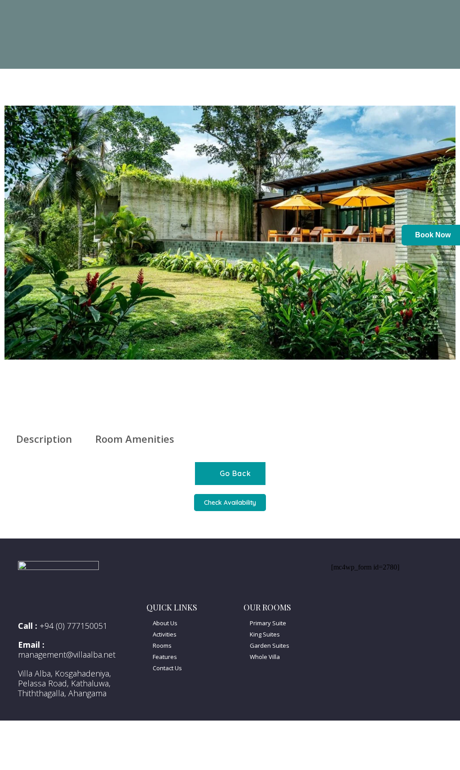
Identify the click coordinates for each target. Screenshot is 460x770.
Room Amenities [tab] (134, 438)
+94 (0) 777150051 (73, 625)
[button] (12, 258)
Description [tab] (44, 438)
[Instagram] (388, 607)
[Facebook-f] (342, 607)
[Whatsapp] (365, 607)
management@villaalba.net (66, 654)
